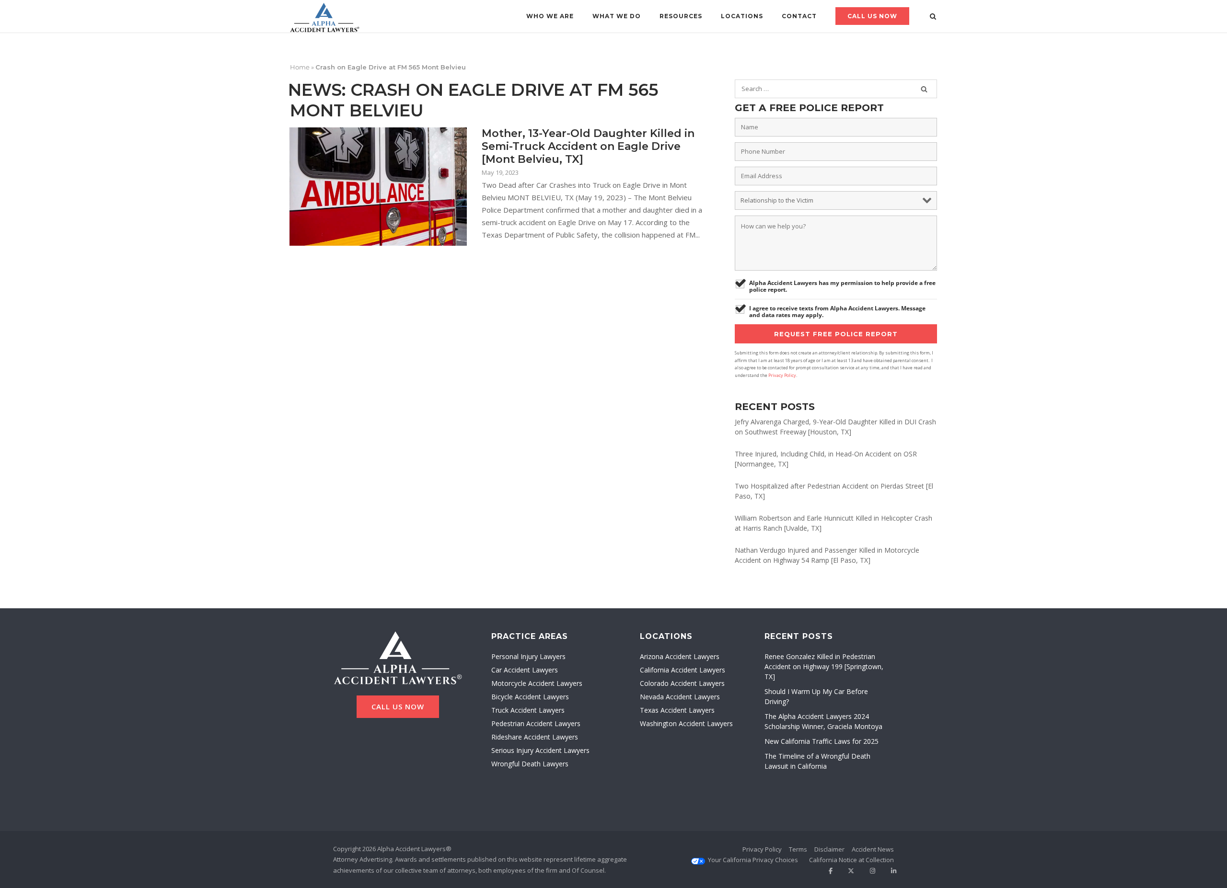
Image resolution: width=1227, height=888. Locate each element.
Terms (798, 849)
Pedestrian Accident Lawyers (535, 723)
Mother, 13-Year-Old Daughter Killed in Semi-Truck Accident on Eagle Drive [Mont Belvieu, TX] (588, 146)
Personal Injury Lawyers (528, 656)
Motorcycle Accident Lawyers (536, 683)
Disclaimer (829, 849)
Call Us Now (872, 16)
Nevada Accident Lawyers (680, 696)
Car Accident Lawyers (524, 669)
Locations (742, 16)
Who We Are (550, 16)
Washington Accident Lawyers (686, 723)
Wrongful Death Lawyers (529, 763)
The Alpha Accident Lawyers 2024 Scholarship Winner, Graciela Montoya (823, 721)
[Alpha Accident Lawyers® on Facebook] (827, 871)
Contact (799, 16)
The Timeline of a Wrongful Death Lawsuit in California (817, 761)
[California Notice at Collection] (851, 859)
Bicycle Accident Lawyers (530, 696)
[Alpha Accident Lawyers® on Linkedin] (890, 871)
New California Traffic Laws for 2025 (821, 741)
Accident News (873, 849)
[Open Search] (933, 17)
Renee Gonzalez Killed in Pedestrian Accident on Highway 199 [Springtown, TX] (823, 666)
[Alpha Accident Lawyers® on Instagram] (869, 871)
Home (300, 67)
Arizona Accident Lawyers (679, 656)
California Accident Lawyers (682, 669)
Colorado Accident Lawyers (682, 683)
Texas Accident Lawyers (677, 710)
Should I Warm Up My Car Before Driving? (816, 696)
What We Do (616, 16)
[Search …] (924, 89)
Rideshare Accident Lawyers (534, 736)
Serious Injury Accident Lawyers (540, 750)
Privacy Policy (782, 375)
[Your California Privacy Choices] (753, 859)
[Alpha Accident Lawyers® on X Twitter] (848, 871)
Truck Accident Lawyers (528, 710)
